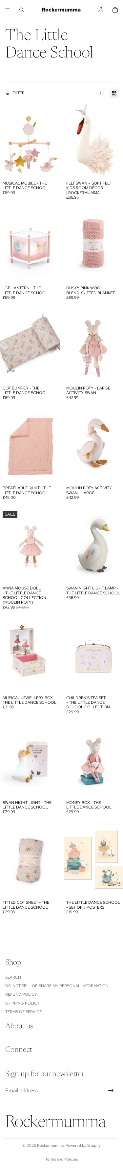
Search (13, 977)
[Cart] (115, 10)
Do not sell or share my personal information (57, 985)
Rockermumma (50, 1145)
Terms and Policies (61, 1159)
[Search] (21, 10)
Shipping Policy (22, 1003)
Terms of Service (23, 1011)
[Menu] (7, 9)
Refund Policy (21, 994)
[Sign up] (111, 1090)
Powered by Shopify (83, 1145)
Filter (18, 93)
